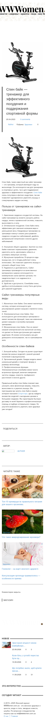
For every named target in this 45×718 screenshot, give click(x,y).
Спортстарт (23, 393)
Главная (14, 716)
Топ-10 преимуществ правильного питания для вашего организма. (22, 503)
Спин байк (38, 192)
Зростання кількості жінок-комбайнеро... (24, 644)
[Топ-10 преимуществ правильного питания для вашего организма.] (22, 486)
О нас (6, 716)
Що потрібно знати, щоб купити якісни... (27, 669)
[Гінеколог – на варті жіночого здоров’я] (22, 553)
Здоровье (28, 124)
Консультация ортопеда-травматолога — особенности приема (21, 577)
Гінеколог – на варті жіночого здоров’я (20, 568)
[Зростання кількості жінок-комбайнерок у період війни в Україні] (6, 644)
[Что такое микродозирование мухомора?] (22, 521)
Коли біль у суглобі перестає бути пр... (25, 657)
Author (11, 124)
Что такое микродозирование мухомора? (21, 536)
